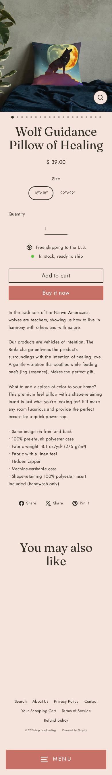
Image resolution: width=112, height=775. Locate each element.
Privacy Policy (66, 701)
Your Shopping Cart (38, 711)
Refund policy (56, 720)
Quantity (17, 214)
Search (21, 701)
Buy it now (56, 293)
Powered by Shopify (74, 730)
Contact (91, 701)
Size (56, 179)
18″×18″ (41, 193)
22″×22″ (68, 193)
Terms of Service (76, 711)
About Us (40, 701)
